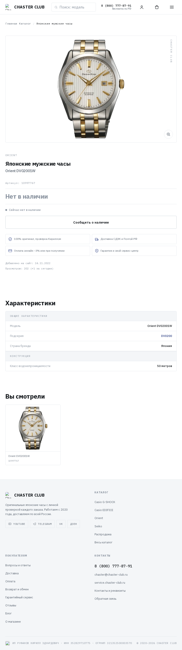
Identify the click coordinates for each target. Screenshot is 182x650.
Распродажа (103, 534)
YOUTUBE (19, 524)
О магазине (13, 622)
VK (61, 524)
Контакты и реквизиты (110, 591)
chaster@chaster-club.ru (111, 575)
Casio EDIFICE (104, 510)
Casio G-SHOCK (105, 502)
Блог (8, 613)
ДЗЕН (73, 524)
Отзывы (10, 605)
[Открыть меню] (172, 7)
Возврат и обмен (17, 589)
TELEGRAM (45, 524)
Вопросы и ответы (18, 565)
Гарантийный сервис (19, 597)
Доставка (12, 573)
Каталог (25, 23)
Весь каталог (103, 542)
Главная (11, 23)
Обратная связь (105, 599)
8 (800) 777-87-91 (113, 566)
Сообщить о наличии (91, 222)
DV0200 (166, 336)
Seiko (98, 526)
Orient (99, 518)
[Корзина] (157, 7)
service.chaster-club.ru (110, 583)
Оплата (10, 581)
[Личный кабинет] (141, 7)
